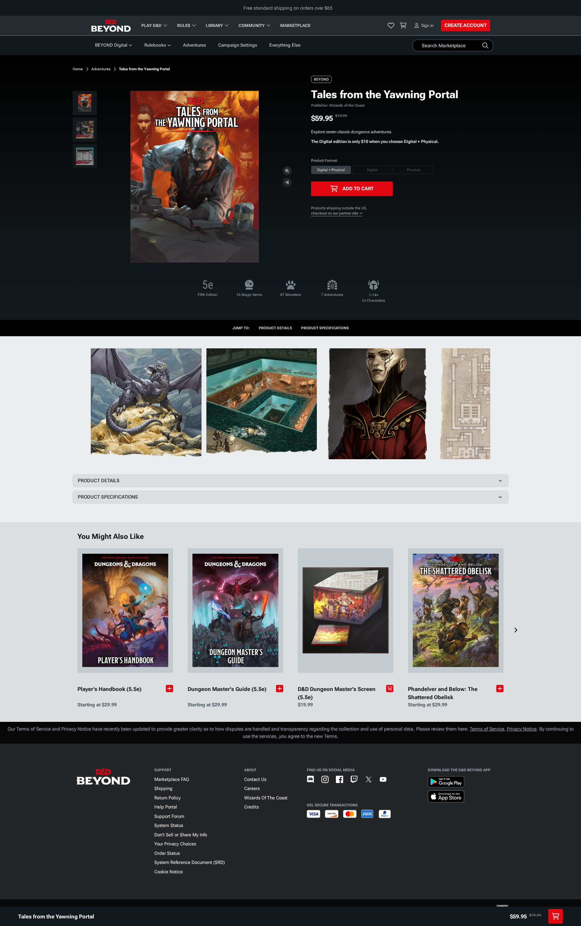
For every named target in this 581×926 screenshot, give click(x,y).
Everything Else (284, 45)
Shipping (163, 788)
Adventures (194, 45)
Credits (251, 807)
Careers (252, 788)
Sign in (427, 25)
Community (251, 25)
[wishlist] (391, 25)
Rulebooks (155, 45)
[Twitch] (354, 779)
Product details (275, 328)
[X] (368, 779)
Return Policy (167, 798)
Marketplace (295, 25)
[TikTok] (397, 779)
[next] (482, 431)
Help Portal (165, 807)
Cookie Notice (168, 872)
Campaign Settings (237, 45)
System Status (168, 825)
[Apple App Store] (446, 797)
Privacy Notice (522, 729)
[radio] (331, 170)
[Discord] (310, 779)
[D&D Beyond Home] (111, 25)
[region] (85, 131)
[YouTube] (383, 779)
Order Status (167, 853)
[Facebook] (339, 779)
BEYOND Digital (111, 45)
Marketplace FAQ (171, 779)
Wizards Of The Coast (265, 798)
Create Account (466, 25)
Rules (183, 25)
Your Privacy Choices (175, 844)
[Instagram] (325, 779)
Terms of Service (487, 729)
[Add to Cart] (389, 688)
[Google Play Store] (446, 783)
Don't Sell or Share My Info (180, 835)
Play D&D (151, 25)
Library (214, 25)
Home (78, 69)
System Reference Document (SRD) (189, 862)
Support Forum (169, 816)
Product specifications (325, 328)
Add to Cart (358, 188)
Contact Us (255, 779)
